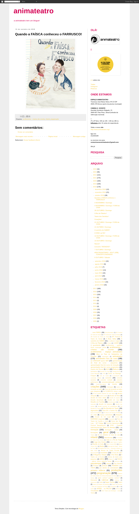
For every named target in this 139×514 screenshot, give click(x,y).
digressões (94, 410)
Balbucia (116, 369)
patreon (108, 463)
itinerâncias (108, 437)
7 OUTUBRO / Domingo (102, 249)
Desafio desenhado (97, 400)
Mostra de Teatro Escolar (110, 450)
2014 (95, 297)
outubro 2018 (100, 195)
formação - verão (111, 430)
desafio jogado (112, 402)
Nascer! (97, 244)
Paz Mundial (118, 463)
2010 (95, 306)
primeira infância (98, 470)
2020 (95, 181)
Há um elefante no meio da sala (109, 435)
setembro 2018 (100, 261)
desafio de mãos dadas (98, 398)
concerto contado (106, 380)
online (101, 459)
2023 (95, 172)
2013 (95, 300)
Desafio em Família (97, 402)
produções (116, 470)
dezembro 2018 (100, 189)
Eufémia (117, 417)
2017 (95, 288)
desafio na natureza (105, 404)
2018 (95, 187)
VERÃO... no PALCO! (104, 488)
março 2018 (99, 279)
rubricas (105, 480)
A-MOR (116, 343)
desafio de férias (115, 395)
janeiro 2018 (99, 285)
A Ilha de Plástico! (100, 213)
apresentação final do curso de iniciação (105, 365)
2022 (95, 175)
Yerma (93, 493)
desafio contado (103, 395)
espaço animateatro (106, 415)
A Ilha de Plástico (97, 343)
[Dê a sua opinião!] (23, 116)
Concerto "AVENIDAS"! (102, 247)
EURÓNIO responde (98, 419)
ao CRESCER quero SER (100, 361)
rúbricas (117, 480)
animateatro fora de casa (106, 358)
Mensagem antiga (79, 136)
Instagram (94, 86)
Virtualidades (95, 491)
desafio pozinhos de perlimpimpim (107, 406)
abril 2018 (98, 276)
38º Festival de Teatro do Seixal (100, 336)
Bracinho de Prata (105, 371)
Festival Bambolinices (98, 425)
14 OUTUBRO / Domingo (103, 241)
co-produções (116, 375)
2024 (95, 169)
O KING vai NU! (99, 233)
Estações (119, 415)
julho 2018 (99, 267)
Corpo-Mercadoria (101, 384)
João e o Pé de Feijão (114, 440)
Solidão (101, 482)
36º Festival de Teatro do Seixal (111, 334)
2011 (95, 303)
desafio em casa (113, 400)
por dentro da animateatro (109, 468)
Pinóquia (96, 465)
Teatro (120, 482)
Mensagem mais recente (24, 136)
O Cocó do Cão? (116, 452)
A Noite (109, 343)
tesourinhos (113, 486)
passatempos (96, 463)
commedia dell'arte (96, 378)
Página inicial (52, 136)
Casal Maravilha (95, 373)
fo (119, 427)
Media (102, 446)
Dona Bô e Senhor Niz (109, 410)
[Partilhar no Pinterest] (29, 116)
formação (94, 430)
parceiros (117, 461)
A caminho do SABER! (102, 230)
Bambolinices (94, 371)
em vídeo (94, 415)
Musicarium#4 (94, 452)
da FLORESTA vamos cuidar (112, 391)
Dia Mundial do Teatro (111, 408)
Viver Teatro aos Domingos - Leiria (111, 490)
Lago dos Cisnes (100, 442)
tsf (119, 486)
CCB (104, 373)
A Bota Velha (111, 339)
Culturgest (110, 387)
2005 (95, 321)
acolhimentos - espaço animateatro (106, 352)
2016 (95, 291)
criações (95, 386)
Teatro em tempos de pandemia (101, 484)
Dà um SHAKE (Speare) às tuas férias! (104, 393)
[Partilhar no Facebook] (27, 116)
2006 (95, 318)
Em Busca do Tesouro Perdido (112, 412)
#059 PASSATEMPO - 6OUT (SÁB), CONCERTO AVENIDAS (106, 253)
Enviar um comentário (25, 132)
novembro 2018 (100, 192)
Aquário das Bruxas (97, 369)
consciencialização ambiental (112, 382)
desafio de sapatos (114, 397)
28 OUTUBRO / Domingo (103, 210)
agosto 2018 (99, 264)
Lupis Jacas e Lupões (116, 442)
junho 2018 (99, 270)
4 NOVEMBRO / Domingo (103, 203)
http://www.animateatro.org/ (100, 129)
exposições (112, 419)
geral (105, 432)
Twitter (93, 84)
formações (94, 432)
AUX (107, 369)
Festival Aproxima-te (113, 423)
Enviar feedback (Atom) (32, 140)
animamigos (105, 356)
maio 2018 (99, 273)
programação (55, 119)
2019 (95, 184)
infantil (48, 119)
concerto (108, 378)
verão (92, 488)
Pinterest (94, 89)
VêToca (118, 488)
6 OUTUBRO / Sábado (102, 257)
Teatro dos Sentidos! (101, 216)
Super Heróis (109, 482)
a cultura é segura (114, 341)
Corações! (98, 219)
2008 (95, 312)
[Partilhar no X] (25, 116)
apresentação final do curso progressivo (105, 367)
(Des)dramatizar (109, 332)
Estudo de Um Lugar (103, 417)
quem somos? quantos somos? (109, 478)
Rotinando (94, 480)
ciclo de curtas (104, 375)
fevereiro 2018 (100, 282)
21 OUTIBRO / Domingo (102, 227)
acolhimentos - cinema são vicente (34, 119)
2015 (95, 294)
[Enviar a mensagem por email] (21, 116)
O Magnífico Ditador (100, 455)
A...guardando (95, 345)
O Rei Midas (114, 455)
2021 (95, 178)
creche (114, 384)
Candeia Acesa (116, 371)
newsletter (104, 452)
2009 (95, 309)
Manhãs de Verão (98, 444)
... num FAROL (96, 332)
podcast (104, 465)
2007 (95, 315)
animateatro (34, 11)
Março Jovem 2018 (111, 444)
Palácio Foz (112, 459)
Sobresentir (94, 482)
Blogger (81, 508)
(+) (92, 80)
